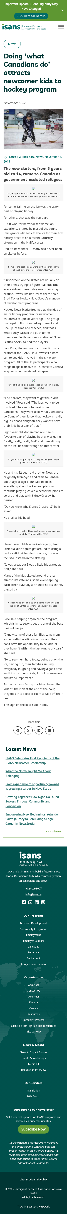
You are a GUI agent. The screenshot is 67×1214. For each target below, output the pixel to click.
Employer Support (33, 940)
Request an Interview (33, 1069)
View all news (53, 831)
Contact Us (33, 990)
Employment (33, 935)
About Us (33, 984)
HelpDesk (44, 1206)
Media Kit (33, 1064)
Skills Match (33, 1096)
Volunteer (33, 996)
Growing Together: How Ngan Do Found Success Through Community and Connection (32, 801)
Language (33, 946)
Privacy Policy (33, 1031)
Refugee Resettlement (33, 964)
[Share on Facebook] (17, 730)
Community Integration (33, 929)
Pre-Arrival (33, 952)
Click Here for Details (31, 16)
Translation (33, 1090)
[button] (62, 10)
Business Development (33, 923)
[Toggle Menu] (61, 26)
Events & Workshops (33, 1058)
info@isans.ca (33, 894)
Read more (42, 1163)
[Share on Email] (49, 730)
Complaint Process (33, 1019)
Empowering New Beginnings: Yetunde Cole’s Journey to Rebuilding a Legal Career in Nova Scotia (32, 819)
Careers (33, 1008)
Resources (34, 1014)
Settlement (33, 958)
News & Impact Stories (33, 1052)
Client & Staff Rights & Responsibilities (33, 1025)
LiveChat (42, 1179)
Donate (33, 1002)
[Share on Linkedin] (38, 730)
